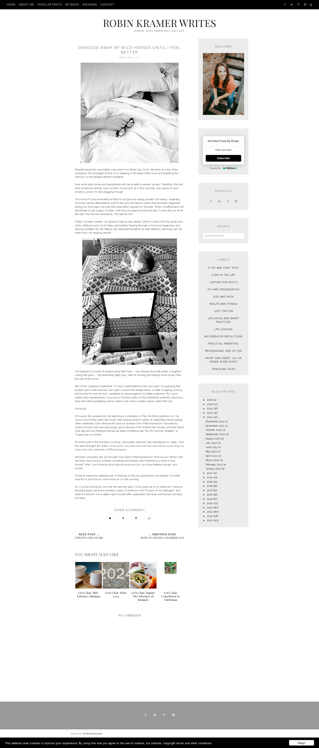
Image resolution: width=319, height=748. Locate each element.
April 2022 (212, 456)
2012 (209, 511)
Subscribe (223, 158)
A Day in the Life (223, 275)
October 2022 (214, 430)
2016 (210, 494)
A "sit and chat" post (223, 268)
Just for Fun (223, 311)
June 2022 (212, 447)
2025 (210, 404)
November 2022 (215, 425)
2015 (209, 499)
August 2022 (213, 438)
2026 (210, 400)
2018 (210, 486)
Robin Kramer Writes (159, 22)
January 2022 (213, 468)
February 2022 (214, 464)
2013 (209, 507)
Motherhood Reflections (223, 336)
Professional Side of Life (223, 351)
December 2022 (215, 421)
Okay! (302, 743)
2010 (210, 520)
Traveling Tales (223, 369)
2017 (209, 490)
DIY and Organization (223, 289)
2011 (209, 516)
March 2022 (212, 460)
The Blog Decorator (92, 733)
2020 (210, 477)
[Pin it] (136, 518)
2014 (209, 503)
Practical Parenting (223, 343)
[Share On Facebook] (123, 518)
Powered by (215, 168)
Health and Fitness (223, 304)
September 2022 (215, 434)
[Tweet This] (110, 518)
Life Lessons (223, 329)
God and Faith (223, 296)
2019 (209, 481)
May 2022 (211, 451)
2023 (210, 412)
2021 (209, 473)
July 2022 (211, 443)
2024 (210, 408)
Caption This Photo (223, 282)
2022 (210, 417)
